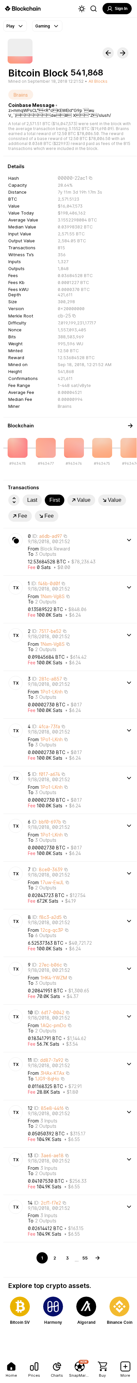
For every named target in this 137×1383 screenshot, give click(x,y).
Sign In (121, 8)
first (54, 500)
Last (32, 500)
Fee (22, 516)
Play (10, 26)
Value (84, 500)
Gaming (42, 26)
